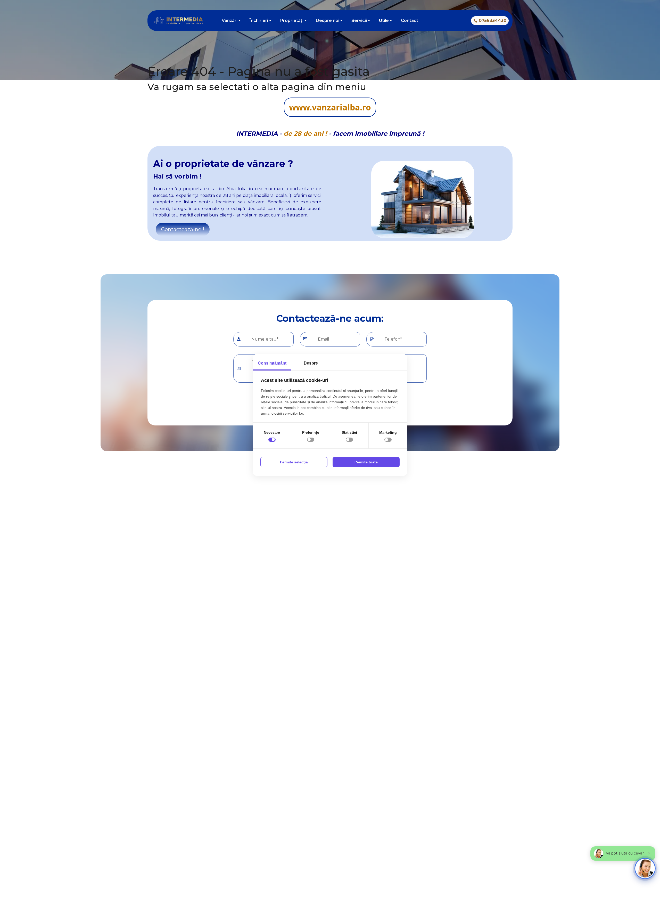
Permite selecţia (294, 462)
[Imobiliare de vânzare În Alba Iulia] (427, 21)
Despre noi (327, 20)
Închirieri (259, 20)
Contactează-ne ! (182, 229)
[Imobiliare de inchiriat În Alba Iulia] (436, 21)
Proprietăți (291, 20)
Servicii (359, 20)
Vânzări (229, 20)
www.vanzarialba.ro (330, 107)
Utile (384, 20)
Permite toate (366, 462)
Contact (409, 20)
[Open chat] (645, 868)
